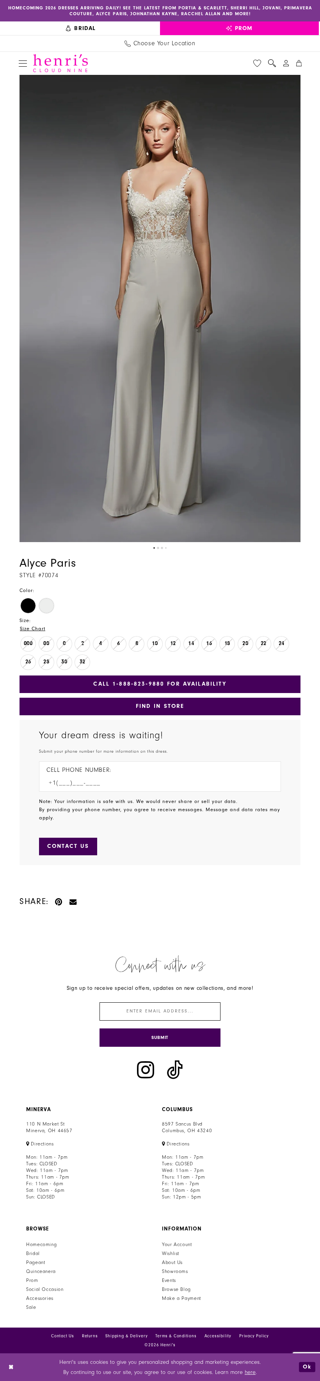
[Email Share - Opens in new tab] (73, 901)
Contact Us (62, 1335)
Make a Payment (181, 1298)
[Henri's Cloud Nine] (60, 63)
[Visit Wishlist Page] (257, 63)
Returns (90, 1335)
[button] (22, 63)
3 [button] (162, 548)
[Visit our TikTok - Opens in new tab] (175, 1069)
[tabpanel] (160, 308)
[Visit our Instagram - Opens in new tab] (145, 1069)
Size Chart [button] (32, 628)
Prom (32, 1280)
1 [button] (154, 548)
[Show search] (272, 63)
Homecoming (41, 1244)
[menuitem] (81, 28)
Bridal (33, 1253)
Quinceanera (41, 1271)
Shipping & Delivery (126, 1335)
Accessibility (217, 1335)
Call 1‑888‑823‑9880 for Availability (159, 684)
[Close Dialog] (11, 1367)
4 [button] (166, 548)
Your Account (177, 1244)
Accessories (39, 1298)
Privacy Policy (254, 1335)
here (250, 1372)
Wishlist (170, 1253)
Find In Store (160, 706)
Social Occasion (44, 1289)
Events (169, 1280)
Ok (307, 1367)
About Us (172, 1262)
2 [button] (158, 548)
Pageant (35, 1262)
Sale (31, 1307)
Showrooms (175, 1271)
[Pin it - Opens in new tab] (59, 901)
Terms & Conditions (175, 1335)
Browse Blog (176, 1289)
